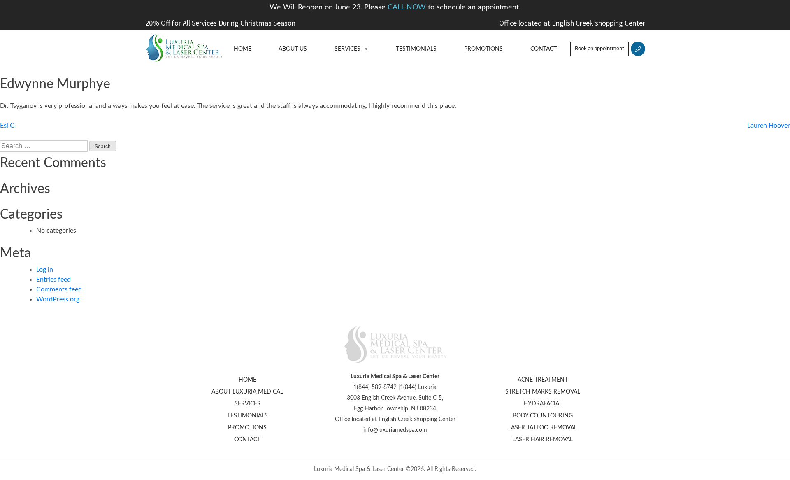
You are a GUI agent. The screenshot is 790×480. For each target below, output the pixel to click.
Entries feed (53, 279)
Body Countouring (543, 416)
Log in (44, 269)
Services (347, 49)
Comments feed (59, 289)
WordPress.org (57, 299)
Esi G (7, 125)
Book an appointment (599, 48)
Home (242, 49)
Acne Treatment (543, 380)
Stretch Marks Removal (542, 392)
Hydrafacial (542, 404)
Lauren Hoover (768, 125)
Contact (543, 49)
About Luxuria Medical (247, 392)
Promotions (483, 49)
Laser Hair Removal (542, 440)
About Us (293, 49)
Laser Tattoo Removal (542, 428)
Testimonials (416, 49)
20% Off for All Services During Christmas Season (220, 23)
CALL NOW (408, 7)
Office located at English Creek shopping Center (572, 23)
